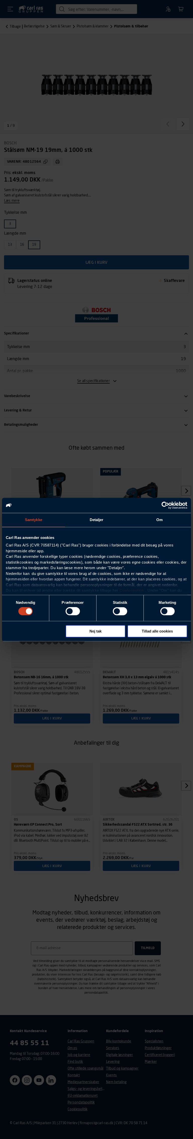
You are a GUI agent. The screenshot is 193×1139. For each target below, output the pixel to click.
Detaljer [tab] (97, 520)
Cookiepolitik (131, 590)
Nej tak (95, 631)
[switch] (73, 611)
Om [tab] (159, 520)
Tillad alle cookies (157, 631)
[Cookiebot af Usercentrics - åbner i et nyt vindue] (165, 505)
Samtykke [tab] (33, 520)
